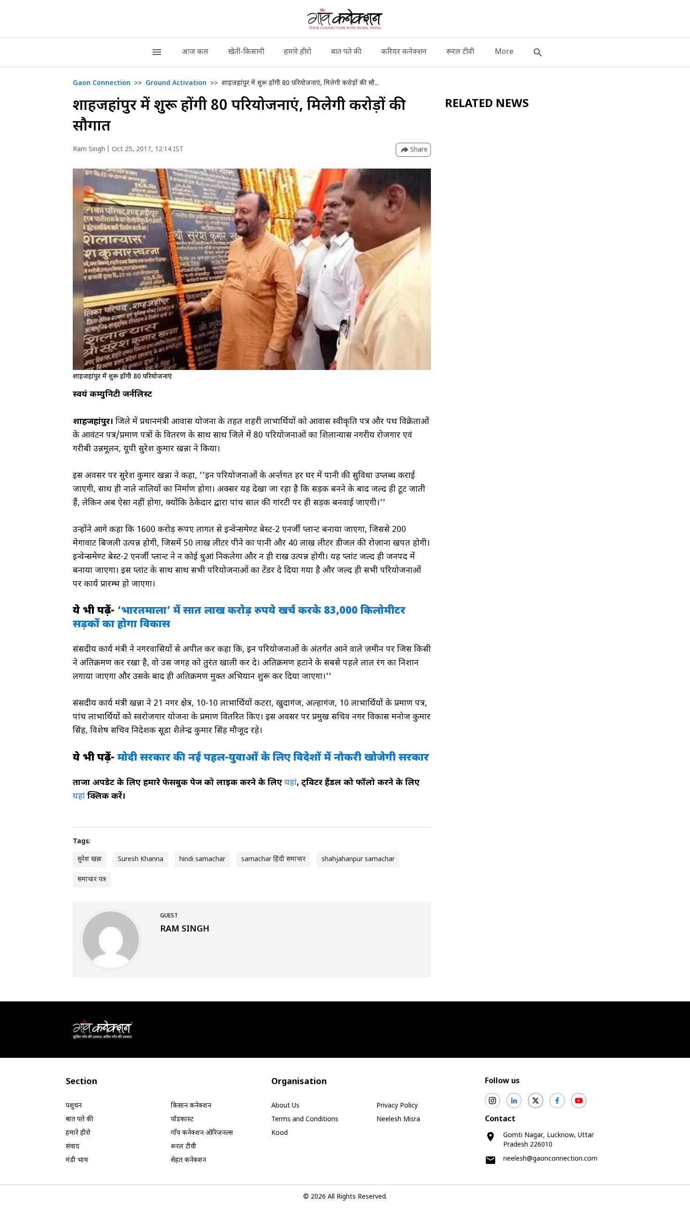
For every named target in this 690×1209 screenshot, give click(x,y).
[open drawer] (156, 52)
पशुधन (74, 1105)
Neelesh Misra (398, 1119)
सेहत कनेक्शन (188, 1160)
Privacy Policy (397, 1105)
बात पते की (346, 52)
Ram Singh (89, 149)
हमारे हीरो (297, 52)
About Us (285, 1105)
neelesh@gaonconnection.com (550, 1159)
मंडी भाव (77, 1160)
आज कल (195, 52)
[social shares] (492, 1100)
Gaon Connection (101, 83)
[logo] (345, 19)
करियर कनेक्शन (404, 52)
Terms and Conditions (304, 1119)
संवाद (72, 1146)
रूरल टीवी (460, 52)
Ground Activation (176, 83)
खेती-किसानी (246, 52)
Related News (487, 104)
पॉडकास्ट (182, 1119)
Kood (279, 1133)
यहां (290, 783)
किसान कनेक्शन (191, 1105)
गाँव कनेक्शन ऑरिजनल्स (202, 1133)
